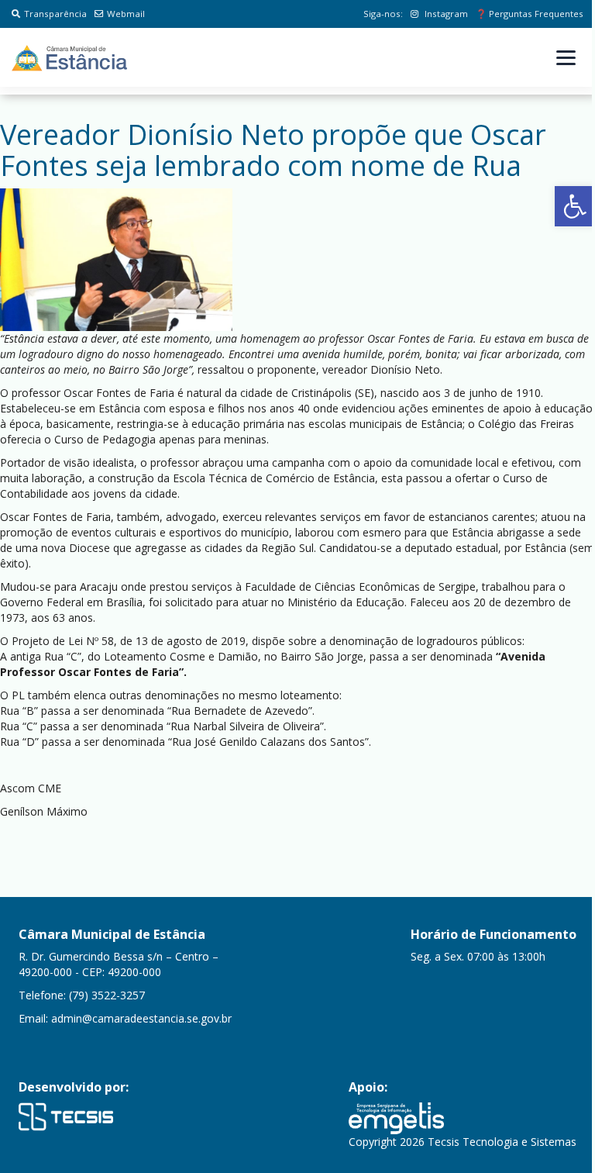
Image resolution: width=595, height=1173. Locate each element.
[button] (575, 206)
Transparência (55, 13)
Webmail (126, 13)
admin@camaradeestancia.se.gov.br (141, 1018)
